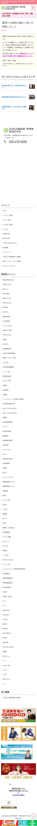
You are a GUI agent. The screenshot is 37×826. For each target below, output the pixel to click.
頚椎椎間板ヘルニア (9, 482)
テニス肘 (5, 555)
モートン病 (6, 564)
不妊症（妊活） (8, 596)
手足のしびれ (7, 335)
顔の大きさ (6, 615)
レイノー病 (6, 371)
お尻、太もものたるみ (10, 413)
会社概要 (5, 247)
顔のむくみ (6, 656)
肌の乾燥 (5, 642)
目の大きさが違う (8, 647)
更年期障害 (6, 463)
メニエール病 (7, 326)
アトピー (5, 426)
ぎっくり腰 (6, 500)
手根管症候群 (7, 431)
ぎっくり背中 (7, 381)
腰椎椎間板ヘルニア (9, 486)
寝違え (5, 339)
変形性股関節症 (8, 578)
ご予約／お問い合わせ (10, 243)
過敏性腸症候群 (8, 440)
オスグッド (6, 541)
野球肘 (5, 550)
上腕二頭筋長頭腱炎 (9, 353)
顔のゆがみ (6, 610)
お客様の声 (6, 234)
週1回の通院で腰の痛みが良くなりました (14, 97)
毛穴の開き (6, 293)
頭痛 (4, 523)
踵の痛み (5, 307)
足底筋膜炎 (6, 573)
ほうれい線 (6, 665)
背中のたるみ (7, 303)
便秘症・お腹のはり (9, 527)
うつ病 (5, 509)
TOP (4, 211)
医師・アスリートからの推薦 (12, 261)
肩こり (5, 518)
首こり (5, 454)
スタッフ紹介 (7, 220)
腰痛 (4, 495)
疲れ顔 (5, 624)
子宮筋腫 (5, 390)
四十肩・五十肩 (8, 560)
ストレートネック (8, 477)
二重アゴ (5, 619)
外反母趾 (5, 445)
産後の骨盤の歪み (8, 280)
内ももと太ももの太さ (10, 408)
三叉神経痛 (6, 321)
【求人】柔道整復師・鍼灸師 (12, 256)
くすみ (5, 674)
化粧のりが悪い (8, 330)
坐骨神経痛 (6, 532)
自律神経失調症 (8, 459)
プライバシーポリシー (10, 266)
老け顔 (5, 638)
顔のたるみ (6, 679)
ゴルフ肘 (5, 362)
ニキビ (5, 670)
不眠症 (5, 468)
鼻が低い (5, 628)
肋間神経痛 (6, 316)
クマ (4, 605)
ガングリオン (7, 449)
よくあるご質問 (8, 224)
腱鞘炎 (5, 514)
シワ (4, 660)
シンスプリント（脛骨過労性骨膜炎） (14, 569)
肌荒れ (5, 651)
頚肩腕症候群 (7, 348)
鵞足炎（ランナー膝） (10, 358)
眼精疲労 (5, 436)
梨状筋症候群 (7, 376)
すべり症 (5, 546)
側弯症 (5, 417)
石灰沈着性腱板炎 (8, 367)
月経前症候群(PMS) (9, 403)
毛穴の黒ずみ (7, 633)
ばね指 (5, 592)
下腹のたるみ (7, 284)
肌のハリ (5, 289)
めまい (5, 472)
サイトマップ (7, 252)
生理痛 (5, 394)
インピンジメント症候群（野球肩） (14, 399)
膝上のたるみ (7, 298)
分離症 (5, 385)
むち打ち (5, 344)
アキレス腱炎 (7, 537)
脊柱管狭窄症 (7, 587)
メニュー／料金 (8, 215)
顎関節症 (5, 491)
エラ (4, 601)
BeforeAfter (6, 238)
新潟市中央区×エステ (18, 788)
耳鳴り (5, 504)
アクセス (5, 229)
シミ (4, 683)
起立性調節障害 (8, 422)
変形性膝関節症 (8, 583)
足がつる (5, 312)
